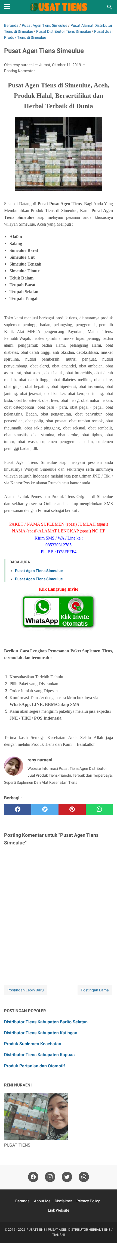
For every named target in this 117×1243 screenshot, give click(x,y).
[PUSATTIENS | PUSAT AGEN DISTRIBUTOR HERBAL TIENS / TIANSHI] (58, 7)
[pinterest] (72, 809)
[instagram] (50, 1177)
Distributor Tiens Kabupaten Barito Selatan (46, 1021)
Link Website (58, 1210)
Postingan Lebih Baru (25, 990)
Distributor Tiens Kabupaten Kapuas (39, 1054)
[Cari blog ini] (109, 7)
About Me (42, 1201)
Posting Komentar (19, 71)
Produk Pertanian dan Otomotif (34, 1065)
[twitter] (45, 809)
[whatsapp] (99, 809)
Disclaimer (63, 1201)
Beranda (22, 1201)
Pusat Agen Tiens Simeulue (39, 571)
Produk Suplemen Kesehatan (32, 1043)
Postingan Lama (95, 990)
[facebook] (17, 809)
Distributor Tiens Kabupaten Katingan (40, 1032)
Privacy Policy (88, 1201)
